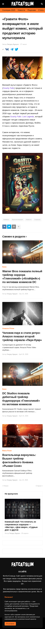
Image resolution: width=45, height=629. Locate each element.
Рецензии (32, 10)
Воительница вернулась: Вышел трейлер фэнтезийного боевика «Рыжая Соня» (19, 460)
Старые (39, 486)
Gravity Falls (8, 88)
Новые (5, 486)
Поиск (42, 4)
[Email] (14, 227)
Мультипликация (17, 219)
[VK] (7, 49)
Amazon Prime (8, 328)
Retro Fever (7, 451)
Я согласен (10, 624)
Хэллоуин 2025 (8, 10)
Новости (21, 10)
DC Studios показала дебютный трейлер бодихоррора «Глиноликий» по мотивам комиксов (21, 399)
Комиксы (6, 219)
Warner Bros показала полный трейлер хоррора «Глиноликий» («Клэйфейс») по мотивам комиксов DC (22, 277)
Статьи (41, 10)
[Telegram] (11, 49)
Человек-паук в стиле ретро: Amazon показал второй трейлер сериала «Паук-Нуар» (22, 336)
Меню (3, 4)
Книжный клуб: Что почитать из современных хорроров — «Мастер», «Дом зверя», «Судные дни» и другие (21, 526)
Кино (4, 267)
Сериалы (37, 219)
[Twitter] (16, 49)
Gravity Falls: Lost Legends (22, 116)
